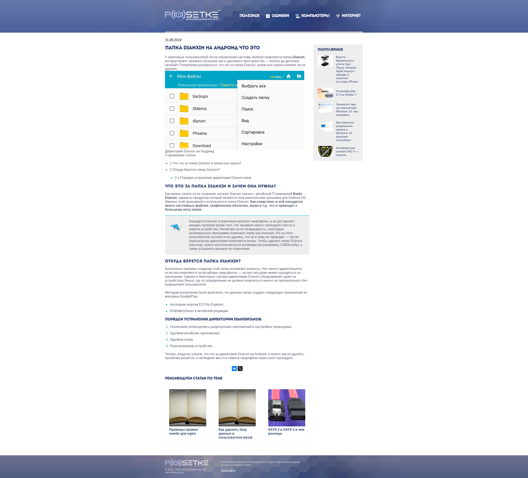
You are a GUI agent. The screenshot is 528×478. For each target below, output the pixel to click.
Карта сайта (228, 470)
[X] (240, 368)
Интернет (351, 16)
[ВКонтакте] (234, 368)
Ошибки (280, 16)
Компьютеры (315, 16)
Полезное (249, 16)
